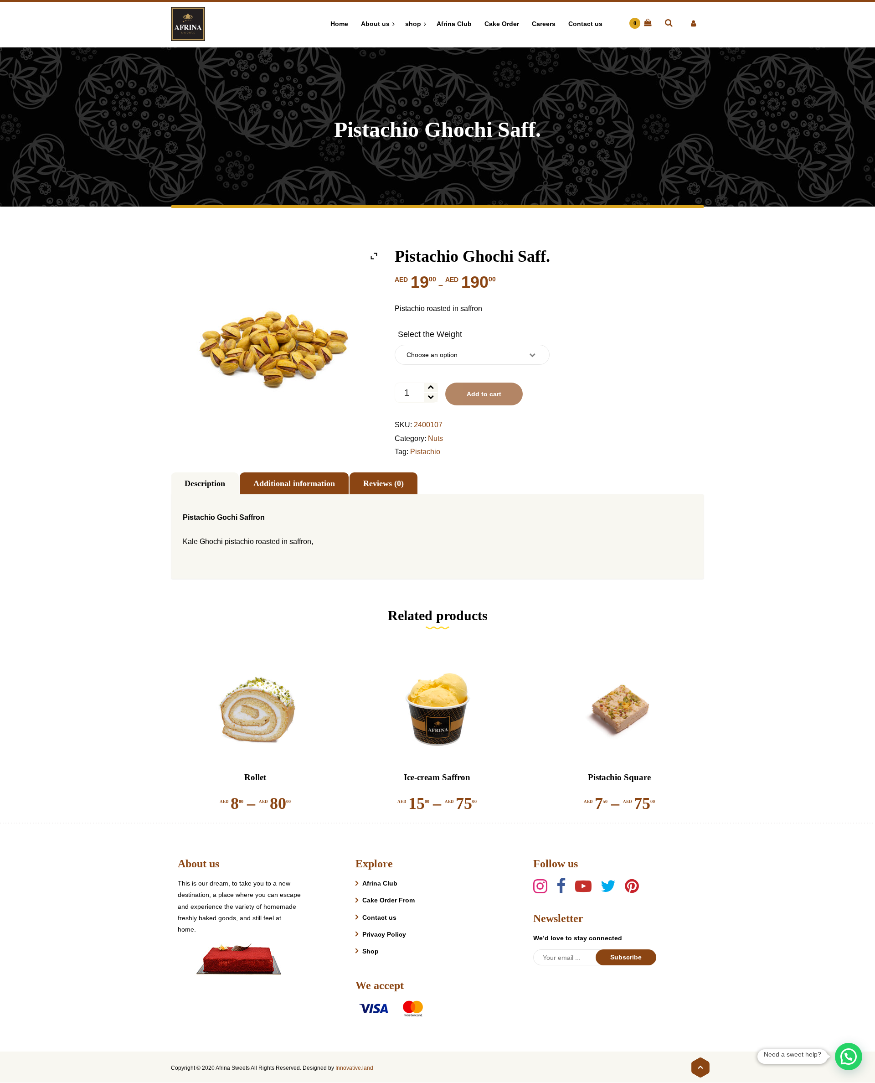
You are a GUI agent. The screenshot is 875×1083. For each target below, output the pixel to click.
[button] (848, 1056)
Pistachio (425, 452)
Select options (249, 741)
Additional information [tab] (294, 483)
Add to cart (484, 394)
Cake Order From (388, 900)
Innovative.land (354, 1068)
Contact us (379, 917)
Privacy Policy (384, 934)
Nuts (435, 438)
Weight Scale (430, 334)
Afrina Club (379, 883)
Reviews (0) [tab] (383, 483)
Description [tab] (205, 483)
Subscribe (626, 957)
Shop (370, 951)
